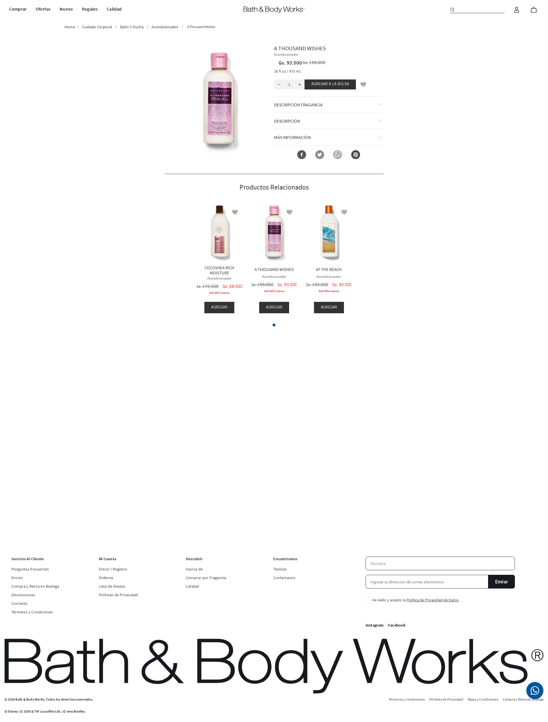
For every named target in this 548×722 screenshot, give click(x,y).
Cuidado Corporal (97, 26)
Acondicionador (165, 26)
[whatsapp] (337, 155)
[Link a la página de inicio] (69, 27)
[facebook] (301, 155)
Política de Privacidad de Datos (432, 600)
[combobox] (477, 9)
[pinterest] (355, 155)
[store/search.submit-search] (452, 9)
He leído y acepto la (415, 600)
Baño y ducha (132, 26)
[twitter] (319, 155)
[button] (219, 98)
